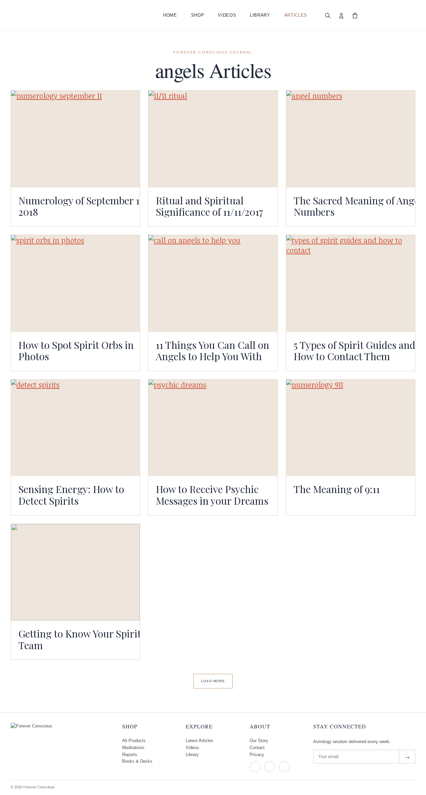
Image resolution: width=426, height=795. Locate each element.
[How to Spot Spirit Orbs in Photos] (75, 283)
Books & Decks (137, 761)
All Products (134, 740)
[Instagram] (255, 766)
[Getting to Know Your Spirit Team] (75, 572)
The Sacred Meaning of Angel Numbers (358, 206)
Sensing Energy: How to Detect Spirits (71, 494)
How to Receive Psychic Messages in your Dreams (212, 494)
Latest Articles (199, 740)
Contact (257, 747)
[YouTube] (284, 766)
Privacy (257, 754)
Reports (129, 754)
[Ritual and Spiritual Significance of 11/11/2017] (212, 139)
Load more (213, 681)
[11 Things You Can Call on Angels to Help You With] (212, 283)
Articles (295, 15)
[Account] (341, 15)
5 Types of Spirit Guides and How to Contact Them (354, 350)
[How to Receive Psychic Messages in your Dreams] (212, 428)
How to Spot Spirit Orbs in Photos (76, 350)
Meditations (133, 747)
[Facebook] (269, 766)
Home (170, 15)
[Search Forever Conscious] (328, 15)
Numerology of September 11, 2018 (82, 206)
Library (260, 15)
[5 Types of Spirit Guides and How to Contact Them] (350, 283)
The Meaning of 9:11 (337, 488)
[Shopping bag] (355, 15)
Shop (197, 15)
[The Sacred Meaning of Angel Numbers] (350, 139)
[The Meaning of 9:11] (350, 428)
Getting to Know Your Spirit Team (79, 639)
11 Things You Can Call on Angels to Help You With (212, 350)
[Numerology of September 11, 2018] (75, 139)
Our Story (259, 740)
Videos (227, 15)
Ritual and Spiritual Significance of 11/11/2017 (209, 206)
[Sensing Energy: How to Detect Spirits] (75, 428)
